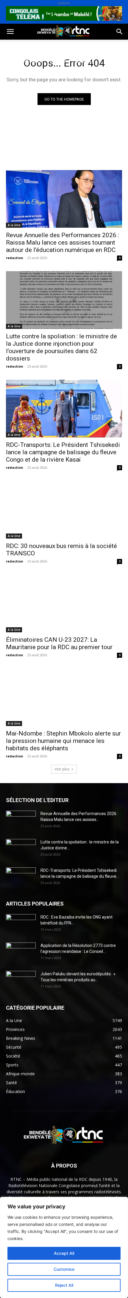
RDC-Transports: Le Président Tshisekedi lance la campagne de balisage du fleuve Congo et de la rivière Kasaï (63, 452)
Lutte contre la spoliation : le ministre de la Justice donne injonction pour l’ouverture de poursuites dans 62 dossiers (61, 347)
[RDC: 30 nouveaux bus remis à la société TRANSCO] (64, 510)
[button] (10, 32)
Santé (90, 46)
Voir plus (61, 769)
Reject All (64, 1285)
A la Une (14, 225)
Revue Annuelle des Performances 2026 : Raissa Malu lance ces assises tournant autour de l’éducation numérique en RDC (62, 242)
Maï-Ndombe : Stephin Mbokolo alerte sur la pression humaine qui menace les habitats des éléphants (63, 741)
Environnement (23, 61)
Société (44, 46)
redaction (14, 258)
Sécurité (84, 61)
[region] (64, 1247)
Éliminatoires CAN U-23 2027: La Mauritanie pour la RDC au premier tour (59, 643)
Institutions (20, 75)
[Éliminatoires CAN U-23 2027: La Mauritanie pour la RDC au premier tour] (64, 603)
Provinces (54, 75)
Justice (58, 61)
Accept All (64, 1253)
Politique (16, 46)
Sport (68, 46)
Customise (64, 1269)
